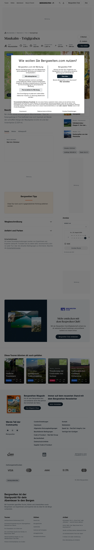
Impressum (23, 111)
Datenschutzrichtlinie (44, 111)
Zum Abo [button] (65, 76)
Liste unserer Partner (65, 105)
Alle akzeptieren (31, 76)
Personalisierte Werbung (31, 90)
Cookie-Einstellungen (69, 111)
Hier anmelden (65, 81)
